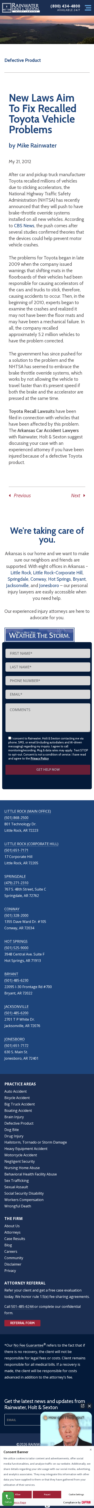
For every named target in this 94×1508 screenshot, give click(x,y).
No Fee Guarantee (29, 1345)
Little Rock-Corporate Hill (58, 572)
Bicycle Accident (17, 1097)
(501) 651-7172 (16, 1045)
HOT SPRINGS (16, 941)
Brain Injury (14, 1116)
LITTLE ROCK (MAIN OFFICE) (27, 811)
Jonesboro (49, 585)
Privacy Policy (40, 758)
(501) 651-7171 (16, 850)
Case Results (14, 1238)
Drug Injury (13, 1136)
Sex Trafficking (16, 1180)
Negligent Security (19, 1161)
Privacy (10, 1270)
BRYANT (11, 974)
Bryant (79, 579)
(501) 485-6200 (16, 1013)
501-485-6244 (22, 1306)
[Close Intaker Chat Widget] (89, 1406)
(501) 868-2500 (16, 817)
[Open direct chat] (83, 1406)
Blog (8, 1245)
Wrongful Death (17, 1206)
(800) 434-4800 (65, 6)
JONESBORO (14, 1039)
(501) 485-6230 (16, 980)
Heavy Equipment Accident (25, 1148)
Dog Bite (11, 1129)
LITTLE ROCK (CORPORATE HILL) (31, 843)
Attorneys (12, 1232)
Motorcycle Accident (20, 1155)
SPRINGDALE (15, 876)
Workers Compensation (24, 1199)
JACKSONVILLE (16, 1006)
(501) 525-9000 (16, 947)
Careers (10, 1251)
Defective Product (22, 60)
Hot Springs (59, 579)
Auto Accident (15, 1091)
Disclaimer (12, 1264)
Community (13, 1257)
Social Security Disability (24, 1193)
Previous (20, 495)
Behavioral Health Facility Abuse (30, 1174)
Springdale (18, 579)
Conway (38, 579)
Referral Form (22, 1323)
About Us (12, 1225)
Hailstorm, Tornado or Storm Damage (35, 1142)
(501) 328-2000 (16, 915)
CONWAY (11, 909)
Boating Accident (18, 1110)
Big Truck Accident (19, 1104)
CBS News (24, 225)
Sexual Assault (16, 1187)
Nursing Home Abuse (22, 1167)
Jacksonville (17, 585)
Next (77, 495)
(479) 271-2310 (16, 882)
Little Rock (20, 572)
